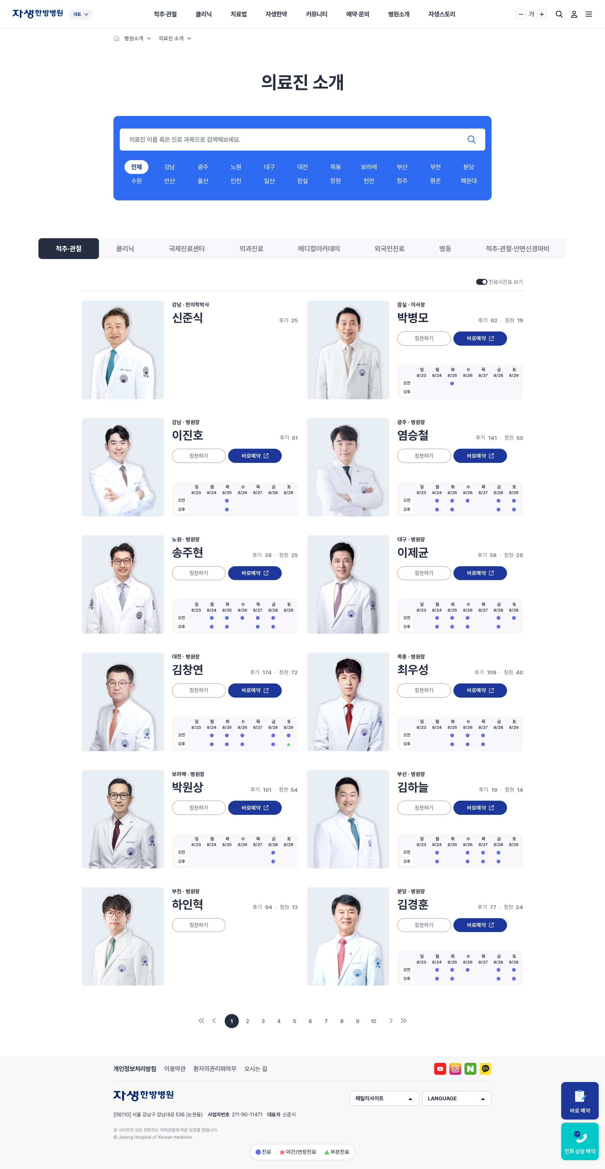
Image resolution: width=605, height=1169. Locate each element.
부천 (435, 167)
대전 (302, 167)
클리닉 (204, 14)
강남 (169, 167)
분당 (468, 167)
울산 (203, 181)
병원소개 (399, 14)
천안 (369, 181)
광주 (203, 167)
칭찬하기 (424, 338)
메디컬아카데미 (319, 249)
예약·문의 (357, 14)
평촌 (435, 181)
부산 (402, 167)
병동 (445, 249)
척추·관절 (165, 14)
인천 (236, 181)
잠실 (302, 181)
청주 (402, 181)
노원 (236, 167)
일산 (269, 181)
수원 (136, 181)
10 (373, 1021)
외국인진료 (390, 249)
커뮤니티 (316, 14)
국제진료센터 (187, 249)
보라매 (369, 167)
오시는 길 (255, 1069)
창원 (335, 181)
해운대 (469, 181)
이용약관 (175, 1069)
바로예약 (476, 338)
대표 (77, 14)
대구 (269, 167)
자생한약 (276, 14)
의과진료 (251, 249)
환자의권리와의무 (214, 1069)
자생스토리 (442, 14)
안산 (169, 181)
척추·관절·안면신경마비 (518, 249)
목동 (335, 167)
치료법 (239, 14)
